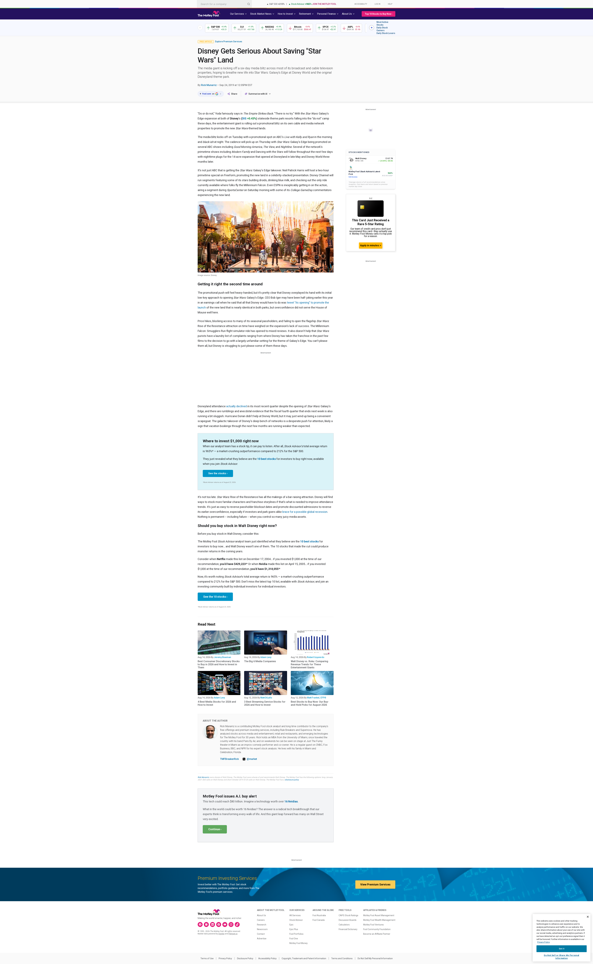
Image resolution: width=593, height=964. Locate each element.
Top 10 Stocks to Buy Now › (378, 14)
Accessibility (360, 4)
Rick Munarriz (209, 85)
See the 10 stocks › (215, 596)
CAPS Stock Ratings (348, 915)
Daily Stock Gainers (382, 29)
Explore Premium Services (228, 41)
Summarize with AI (257, 94)
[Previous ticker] (200, 27)
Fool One (293, 938)
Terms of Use (207, 958)
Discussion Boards (347, 920)
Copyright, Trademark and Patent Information (304, 958)
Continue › (214, 829)
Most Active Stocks (382, 23)
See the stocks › (217, 473)
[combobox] (224, 4)
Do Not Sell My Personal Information (375, 958)
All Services (295, 915)
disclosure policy (292, 780)
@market (252, 759)
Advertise (261, 938)
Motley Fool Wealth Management (379, 920)
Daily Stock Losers (385, 33)
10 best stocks (266, 458)
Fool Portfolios (296, 934)
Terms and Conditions (342, 958)
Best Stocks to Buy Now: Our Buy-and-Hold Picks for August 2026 (310, 703)
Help (390, 4)
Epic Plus (293, 929)
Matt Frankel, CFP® (316, 697)
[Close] (587, 916)
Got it (561, 948)
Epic (291, 924)
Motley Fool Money (298, 943)
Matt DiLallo (266, 697)
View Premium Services (375, 884)
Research (261, 924)
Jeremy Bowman (222, 657)
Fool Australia (319, 915)
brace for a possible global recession (304, 511)
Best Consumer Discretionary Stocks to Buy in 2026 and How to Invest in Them (219, 664)
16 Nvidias (291, 801)
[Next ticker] (371, 27)
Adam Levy (265, 657)
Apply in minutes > (370, 245)
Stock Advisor (296, 920)
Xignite (221, 934)
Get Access (353, 177)
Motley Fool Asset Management (378, 915)
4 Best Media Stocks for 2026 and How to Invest (217, 703)
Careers (261, 920)
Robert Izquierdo (315, 657)
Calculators (344, 924)
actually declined (236, 406)
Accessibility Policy (267, 958)
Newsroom (262, 929)
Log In (377, 4)
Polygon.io (233, 934)
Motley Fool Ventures (373, 924)
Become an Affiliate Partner (376, 934)
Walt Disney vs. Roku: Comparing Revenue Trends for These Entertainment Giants (309, 664)
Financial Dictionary (348, 929)
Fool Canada (319, 920)
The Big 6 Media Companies (260, 661)
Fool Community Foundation (377, 929)
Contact (261, 934)
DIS (244, 118)
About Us (261, 915)
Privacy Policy (225, 958)
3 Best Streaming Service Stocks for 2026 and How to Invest (264, 703)
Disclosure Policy (245, 958)
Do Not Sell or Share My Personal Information (561, 956)
